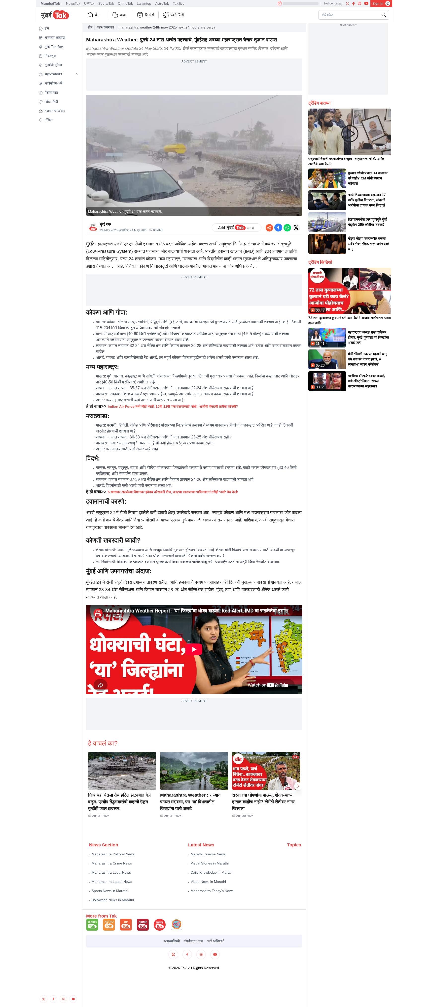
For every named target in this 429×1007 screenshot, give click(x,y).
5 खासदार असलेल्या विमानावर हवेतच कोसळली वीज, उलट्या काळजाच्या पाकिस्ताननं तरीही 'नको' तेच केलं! (173, 492)
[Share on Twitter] (296, 227)
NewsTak (73, 3)
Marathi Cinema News (208, 854)
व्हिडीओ (149, 15)
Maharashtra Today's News (212, 891)
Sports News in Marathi (110, 891)
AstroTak (162, 3)
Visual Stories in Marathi (210, 863)
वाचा (123, 15)
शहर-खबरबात (105, 27)
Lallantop (144, 3)
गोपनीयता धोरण (193, 941)
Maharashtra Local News (111, 872)
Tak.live (178, 3)
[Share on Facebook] (278, 227)
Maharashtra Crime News (112, 863)
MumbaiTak (50, 3)
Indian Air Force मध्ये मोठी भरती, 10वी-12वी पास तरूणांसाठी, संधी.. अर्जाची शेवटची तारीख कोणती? (173, 406)
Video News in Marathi (208, 882)
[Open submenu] (77, 74)
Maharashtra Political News (113, 854)
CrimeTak (125, 3)
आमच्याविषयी (172, 941)
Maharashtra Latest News (112, 882)
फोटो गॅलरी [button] (177, 15)
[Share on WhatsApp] (287, 227)
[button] (58, 28)
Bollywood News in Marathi (113, 900)
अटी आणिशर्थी (215, 941)
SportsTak (106, 3)
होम (97, 15)
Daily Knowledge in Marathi (212, 872)
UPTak (89, 3)
